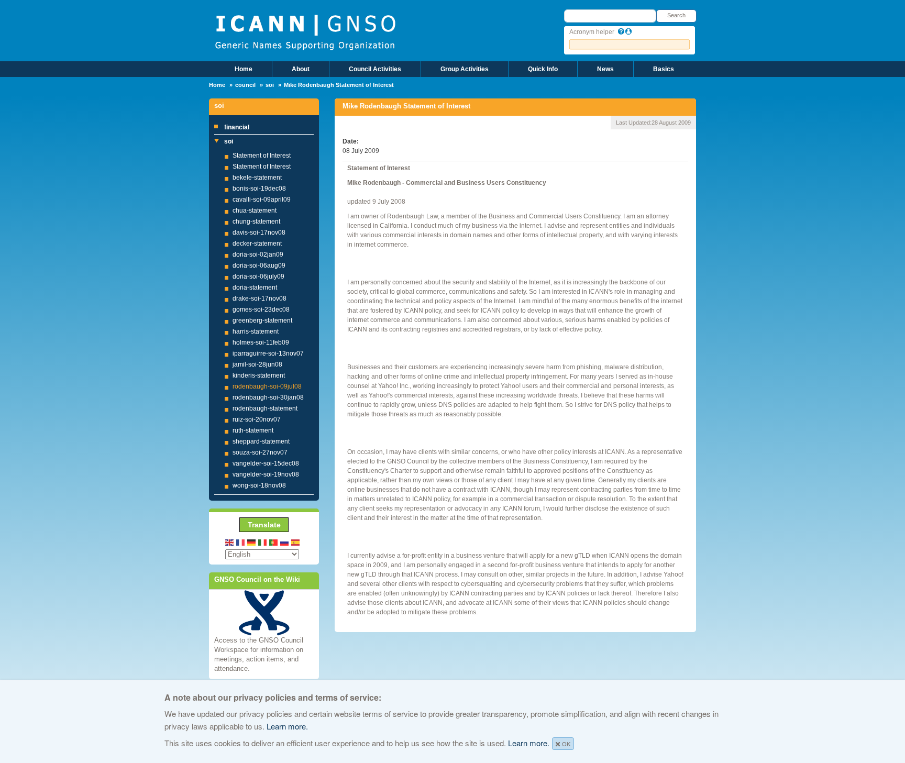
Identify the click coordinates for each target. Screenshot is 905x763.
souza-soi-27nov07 (260, 452)
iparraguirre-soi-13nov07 (268, 353)
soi (270, 85)
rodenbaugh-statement (265, 408)
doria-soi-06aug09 (259, 265)
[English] (230, 542)
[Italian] (263, 542)
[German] (252, 542)
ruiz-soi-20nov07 (257, 419)
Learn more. (287, 726)
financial (236, 127)
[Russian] (285, 542)
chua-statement (255, 210)
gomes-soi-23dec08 (261, 309)
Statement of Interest (262, 155)
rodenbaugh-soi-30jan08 (268, 397)
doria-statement (255, 287)
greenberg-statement (262, 320)
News (605, 69)
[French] (241, 542)
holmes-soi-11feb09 (261, 342)
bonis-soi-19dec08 (259, 188)
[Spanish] (296, 542)
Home (243, 69)
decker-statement (257, 243)
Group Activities (464, 69)
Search (676, 15)
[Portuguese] (274, 542)
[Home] (305, 31)
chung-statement (256, 221)
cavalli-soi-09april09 (262, 199)
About (301, 69)
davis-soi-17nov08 (259, 232)
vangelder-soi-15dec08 (266, 463)
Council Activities (375, 69)
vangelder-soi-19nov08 (266, 474)
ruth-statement (253, 430)
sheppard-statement (261, 441)
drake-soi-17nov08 (259, 298)
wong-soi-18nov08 (259, 485)
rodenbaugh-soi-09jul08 (267, 386)
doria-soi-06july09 (258, 276)
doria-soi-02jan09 (258, 254)
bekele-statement (257, 177)
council (245, 85)
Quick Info (543, 69)
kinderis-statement (259, 375)
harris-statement (256, 331)
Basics (663, 69)
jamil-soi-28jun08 (257, 364)
